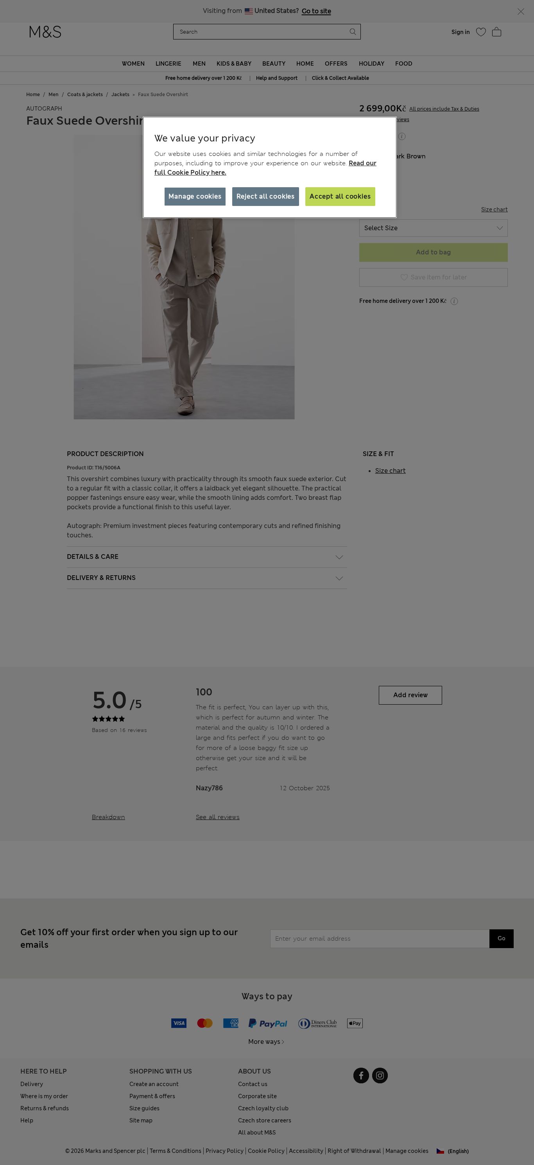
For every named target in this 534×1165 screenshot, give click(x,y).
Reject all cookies (266, 196)
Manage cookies (194, 196)
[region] (270, 167)
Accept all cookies (340, 196)
